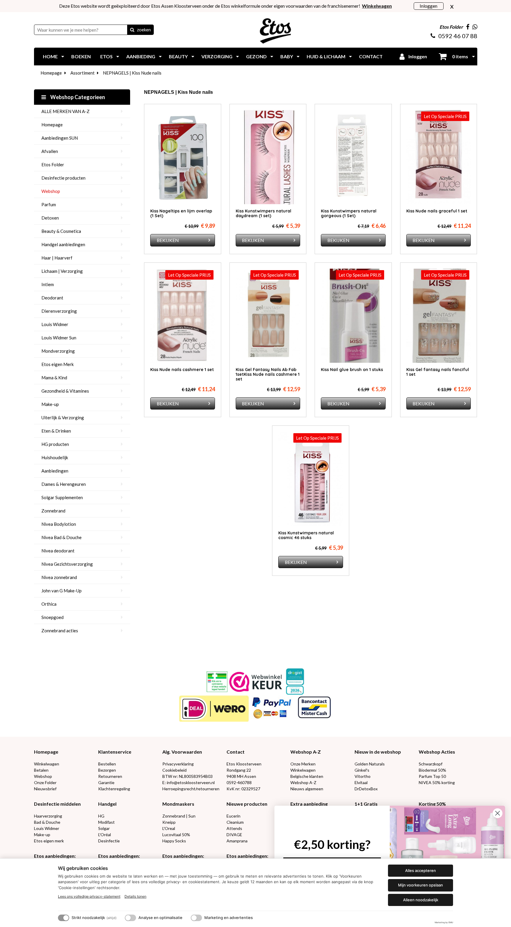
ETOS (106, 56)
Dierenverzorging (59, 311)
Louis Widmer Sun (58, 337)
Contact (236, 752)
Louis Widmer (54, 324)
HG (101, 815)
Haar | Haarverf (56, 257)
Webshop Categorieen (77, 97)
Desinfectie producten (63, 177)
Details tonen (135, 896)
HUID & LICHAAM (326, 56)
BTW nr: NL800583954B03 (187, 776)
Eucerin (233, 815)
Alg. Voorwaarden (182, 752)
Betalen (41, 770)
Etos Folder (52, 164)
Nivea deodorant (58, 550)
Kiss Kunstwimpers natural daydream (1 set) (263, 213)
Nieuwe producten (247, 804)
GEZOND (256, 56)
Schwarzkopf (430, 763)
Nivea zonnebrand (59, 577)
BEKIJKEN (168, 240)
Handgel (107, 804)
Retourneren (110, 776)
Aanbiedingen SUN (59, 138)
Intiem (47, 284)
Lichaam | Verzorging (62, 271)
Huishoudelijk (54, 457)
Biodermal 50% (432, 770)
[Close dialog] (497, 813)
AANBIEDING (140, 56)
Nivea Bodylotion (58, 524)
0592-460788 (239, 782)
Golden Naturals (370, 763)
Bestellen (107, 763)
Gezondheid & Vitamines (65, 391)
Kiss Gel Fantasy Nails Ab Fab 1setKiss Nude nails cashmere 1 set (268, 374)
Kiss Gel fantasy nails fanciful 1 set (437, 372)
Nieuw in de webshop (378, 752)
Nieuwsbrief (45, 788)
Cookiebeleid (174, 770)
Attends (234, 828)
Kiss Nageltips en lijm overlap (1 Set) (181, 213)
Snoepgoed (52, 617)
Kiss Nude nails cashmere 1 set (182, 369)
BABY (286, 56)
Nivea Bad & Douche (61, 537)
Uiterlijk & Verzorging (62, 417)
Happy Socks (174, 840)
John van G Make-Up (61, 590)
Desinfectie (109, 840)
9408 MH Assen (241, 776)
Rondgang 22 (239, 770)
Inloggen (428, 6)
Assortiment (82, 72)
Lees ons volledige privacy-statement (89, 896)
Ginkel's (362, 770)
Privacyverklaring (178, 763)
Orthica (48, 604)
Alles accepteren (420, 870)
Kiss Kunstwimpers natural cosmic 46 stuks (306, 535)
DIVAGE (234, 834)
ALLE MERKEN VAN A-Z (65, 111)
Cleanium (235, 822)
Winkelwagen (46, 763)
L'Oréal (104, 834)
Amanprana (237, 840)
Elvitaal (361, 782)
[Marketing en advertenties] (196, 918)
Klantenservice (114, 752)
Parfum (48, 204)
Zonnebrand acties (59, 630)
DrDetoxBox (366, 788)
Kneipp (169, 822)
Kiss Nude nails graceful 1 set (436, 211)
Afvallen (49, 151)
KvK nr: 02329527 (243, 788)
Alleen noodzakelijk (420, 899)
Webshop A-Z (305, 752)
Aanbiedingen (54, 470)
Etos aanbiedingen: (55, 856)
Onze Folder (45, 782)
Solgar (104, 828)
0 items (459, 56)
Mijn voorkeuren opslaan (420, 885)
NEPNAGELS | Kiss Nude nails (132, 72)
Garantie (106, 782)
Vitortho (363, 776)
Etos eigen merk (49, 840)
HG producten (55, 444)
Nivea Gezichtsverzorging (67, 564)
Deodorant (52, 297)
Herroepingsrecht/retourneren (190, 788)
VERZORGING (216, 56)
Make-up (50, 404)
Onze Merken (303, 763)
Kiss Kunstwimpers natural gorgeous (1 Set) (348, 213)
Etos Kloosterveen (244, 763)
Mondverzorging (58, 351)
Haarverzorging (48, 815)
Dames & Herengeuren (63, 484)
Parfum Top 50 (432, 776)
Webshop (50, 191)
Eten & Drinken (56, 430)
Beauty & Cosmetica (61, 231)
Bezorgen (107, 770)
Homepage (51, 72)
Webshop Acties (437, 752)
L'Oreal (168, 828)
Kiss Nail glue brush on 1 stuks (352, 369)
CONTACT (371, 56)
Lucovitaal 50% (176, 834)
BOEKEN (81, 56)
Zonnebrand (53, 510)
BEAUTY (178, 56)
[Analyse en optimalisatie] (130, 918)
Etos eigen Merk (57, 364)
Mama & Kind (54, 377)
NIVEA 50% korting (437, 782)
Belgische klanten (306, 776)
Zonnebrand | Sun (178, 815)
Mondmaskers (178, 804)
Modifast (106, 822)
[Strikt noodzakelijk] (63, 918)
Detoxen (50, 217)
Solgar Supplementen (62, 497)
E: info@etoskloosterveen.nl (188, 782)
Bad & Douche (47, 822)
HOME (50, 56)
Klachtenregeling (114, 788)
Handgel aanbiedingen (63, 244)
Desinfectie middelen (57, 804)
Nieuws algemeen (306, 788)
